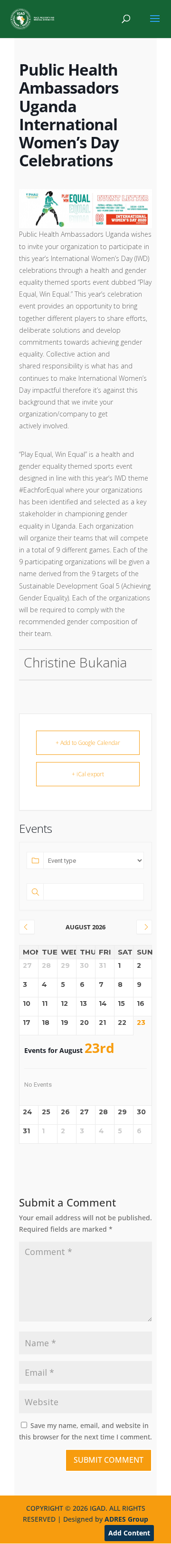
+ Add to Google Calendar (88, 743)
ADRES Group (126, 1519)
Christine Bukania (75, 662)
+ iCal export (88, 774)
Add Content (129, 1532)
